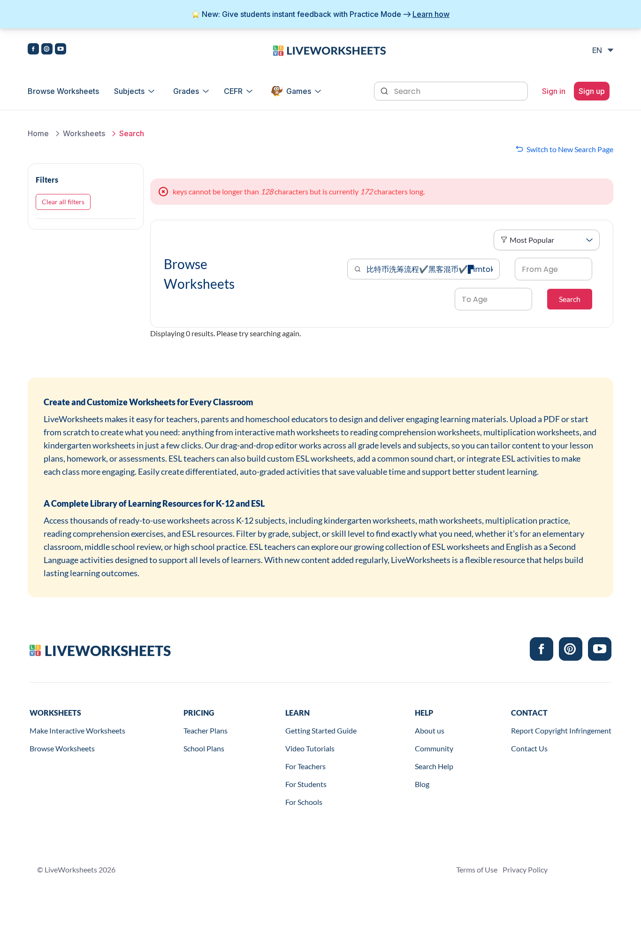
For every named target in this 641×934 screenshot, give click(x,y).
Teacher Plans (205, 730)
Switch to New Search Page (570, 149)
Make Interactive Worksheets (77, 730)
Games (298, 91)
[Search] (385, 90)
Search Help (434, 766)
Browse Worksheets (63, 91)
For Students (306, 784)
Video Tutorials (310, 748)
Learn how (431, 14)
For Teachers (305, 766)
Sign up (592, 91)
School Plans (203, 748)
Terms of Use (476, 869)
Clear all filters (63, 202)
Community (434, 748)
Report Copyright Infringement (561, 730)
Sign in (553, 91)
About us (429, 730)
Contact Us (529, 748)
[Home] (329, 49)
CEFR (233, 91)
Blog (422, 784)
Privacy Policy (525, 869)
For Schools (303, 801)
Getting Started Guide (321, 730)
